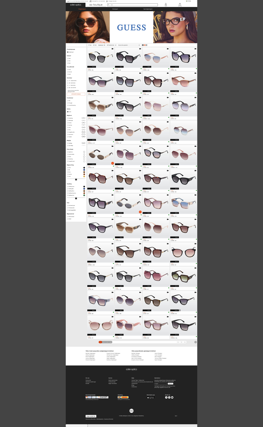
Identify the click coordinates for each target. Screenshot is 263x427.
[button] (75, 5)
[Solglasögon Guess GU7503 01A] (100, 276)
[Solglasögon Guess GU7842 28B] (128, 300)
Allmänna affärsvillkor (91, 419)
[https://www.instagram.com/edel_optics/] (169, 397)
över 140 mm (72, 87)
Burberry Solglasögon (112, 359)
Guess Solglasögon (111, 356)
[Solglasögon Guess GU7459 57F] (100, 324)
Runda (70, 122)
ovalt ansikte (71, 154)
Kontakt (87, 383)
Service (110, 378)
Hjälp (133, 378)
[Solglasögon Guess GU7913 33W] (183, 129)
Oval (69, 127)
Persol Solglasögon (90, 356)
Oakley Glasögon (135, 354)
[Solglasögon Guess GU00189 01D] (183, 300)
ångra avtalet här (91, 416)
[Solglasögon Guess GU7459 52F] (183, 251)
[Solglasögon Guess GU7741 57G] (100, 105)
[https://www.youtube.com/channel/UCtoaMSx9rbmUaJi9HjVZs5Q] (172, 397)
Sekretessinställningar (91, 381)
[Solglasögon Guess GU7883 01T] (156, 276)
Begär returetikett (113, 383)
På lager (70, 102)
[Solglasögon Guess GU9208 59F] (183, 81)
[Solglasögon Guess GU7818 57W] (183, 203)
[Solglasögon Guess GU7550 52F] (156, 300)
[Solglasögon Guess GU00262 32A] (128, 203)
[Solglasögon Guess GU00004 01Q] (183, 324)
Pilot (70, 129)
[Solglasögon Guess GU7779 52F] (128, 251)
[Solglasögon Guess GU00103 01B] (100, 203)
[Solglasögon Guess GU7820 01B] (183, 56)
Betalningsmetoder (113, 380)
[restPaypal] (94, 397)
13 (181, 342)
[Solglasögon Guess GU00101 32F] (128, 129)
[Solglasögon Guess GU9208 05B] (100, 81)
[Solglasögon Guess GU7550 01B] (128, 276)
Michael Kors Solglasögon (112, 354)
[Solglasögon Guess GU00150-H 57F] (100, 129)
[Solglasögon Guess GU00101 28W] (156, 56)
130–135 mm (72, 82)
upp (176, 415)
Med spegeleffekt (72, 210)
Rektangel (71, 120)
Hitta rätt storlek (76, 94)
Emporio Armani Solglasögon (113, 353)
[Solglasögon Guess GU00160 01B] (128, 81)
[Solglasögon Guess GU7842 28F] (156, 129)
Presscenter (88, 380)
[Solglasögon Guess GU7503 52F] (128, 178)
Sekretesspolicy (99, 419)
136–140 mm (72, 85)
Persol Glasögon (158, 353)
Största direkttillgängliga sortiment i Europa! (79, 1)
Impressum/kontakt (108, 419)
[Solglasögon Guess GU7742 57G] (128, 227)
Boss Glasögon (158, 356)
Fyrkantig (71, 118)
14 (184, 342)
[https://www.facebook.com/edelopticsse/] (166, 397)
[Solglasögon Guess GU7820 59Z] (156, 203)
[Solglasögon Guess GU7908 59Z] (156, 324)
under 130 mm (73, 80)
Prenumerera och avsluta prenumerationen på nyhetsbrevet (142, 382)
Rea (69, 100)
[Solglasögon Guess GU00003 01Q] (128, 105)
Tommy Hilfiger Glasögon (160, 358)
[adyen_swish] (102, 397)
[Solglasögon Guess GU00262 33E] (100, 154)
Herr (69, 60)
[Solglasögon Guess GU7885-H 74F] (183, 154)
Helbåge (70, 143)
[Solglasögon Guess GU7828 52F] (156, 178)
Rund (70, 156)
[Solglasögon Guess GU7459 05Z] (156, 154)
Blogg (133, 385)
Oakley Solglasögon (90, 354)
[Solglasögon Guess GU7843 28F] (156, 227)
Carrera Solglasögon (90, 358)
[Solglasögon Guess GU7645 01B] (100, 56)
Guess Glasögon (158, 354)
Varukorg (180, 5)
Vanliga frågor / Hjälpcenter (138, 380)
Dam (70, 58)
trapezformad (71, 161)
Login (166, 5)
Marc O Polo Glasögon (137, 358)
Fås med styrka (72, 205)
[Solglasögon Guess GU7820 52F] (156, 81)
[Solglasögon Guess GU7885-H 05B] (100, 251)
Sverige (189, 1)
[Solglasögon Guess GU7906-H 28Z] (156, 105)
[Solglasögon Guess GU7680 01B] (183, 178)
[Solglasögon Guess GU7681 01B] (128, 56)
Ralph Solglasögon (111, 358)
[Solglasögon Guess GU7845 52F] (100, 178)
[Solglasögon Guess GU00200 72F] (128, 324)
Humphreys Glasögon (136, 356)
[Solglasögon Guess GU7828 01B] (100, 227)
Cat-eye (70, 125)
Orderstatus (134, 386)
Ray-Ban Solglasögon (90, 353)
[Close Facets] (76, 45)
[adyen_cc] (87, 397)
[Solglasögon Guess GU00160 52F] (156, 251)
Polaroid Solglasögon (90, 359)
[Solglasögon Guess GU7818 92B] (100, 300)
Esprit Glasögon (158, 359)
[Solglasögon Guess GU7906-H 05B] (128, 154)
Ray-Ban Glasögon (136, 353)
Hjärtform (71, 151)
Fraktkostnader (112, 381)
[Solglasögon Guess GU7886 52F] (183, 227)
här (169, 387)
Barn (70, 63)
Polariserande (71, 207)
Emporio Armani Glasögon (138, 359)
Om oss (87, 378)
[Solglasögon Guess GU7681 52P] (183, 276)
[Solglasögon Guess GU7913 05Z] (183, 105)
